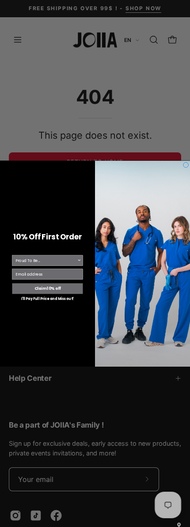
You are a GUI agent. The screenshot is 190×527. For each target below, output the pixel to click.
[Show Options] (79, 260)
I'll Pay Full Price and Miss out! (47, 298)
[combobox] (46, 260)
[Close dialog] (186, 164)
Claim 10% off (47, 288)
